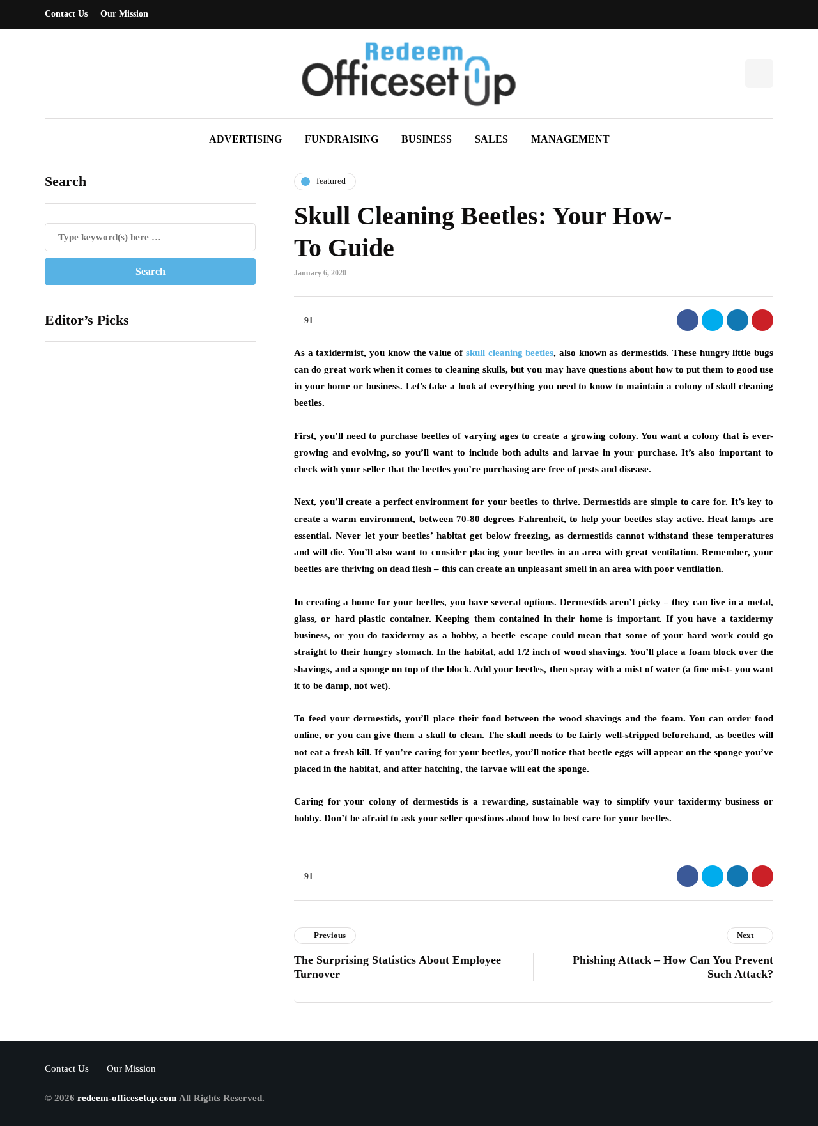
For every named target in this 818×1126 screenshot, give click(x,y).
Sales (491, 139)
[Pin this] (762, 320)
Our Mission (124, 14)
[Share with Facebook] (687, 320)
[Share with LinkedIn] (737, 320)
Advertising (245, 139)
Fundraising (341, 139)
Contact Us (66, 14)
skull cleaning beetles (509, 353)
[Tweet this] (712, 320)
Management (570, 139)
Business (426, 139)
